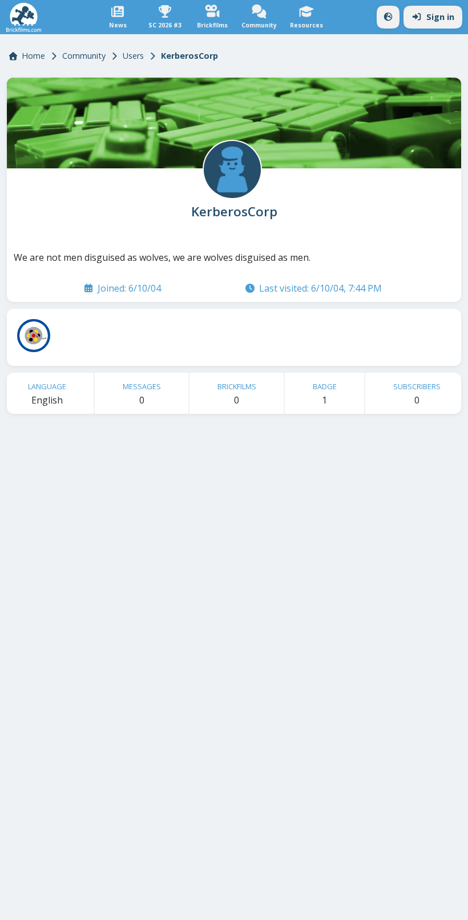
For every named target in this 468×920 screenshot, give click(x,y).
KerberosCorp (234, 212)
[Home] (23, 17)
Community (84, 55)
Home (33, 55)
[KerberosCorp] (231, 168)
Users (133, 55)
